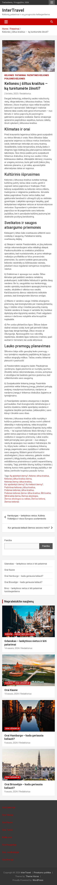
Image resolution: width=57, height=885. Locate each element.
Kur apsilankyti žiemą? (14, 484)
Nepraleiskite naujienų (19, 601)
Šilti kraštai (46, 493)
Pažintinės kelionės (38, 75)
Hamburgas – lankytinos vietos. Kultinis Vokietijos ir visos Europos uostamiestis (26, 517)
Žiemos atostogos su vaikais (17, 499)
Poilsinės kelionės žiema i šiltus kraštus (22, 493)
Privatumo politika (42, 872)
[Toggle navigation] (6, 21)
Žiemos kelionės (11, 502)
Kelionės (9, 75)
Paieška (8, 540)
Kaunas (9, 683)
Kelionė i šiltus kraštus (39, 476)
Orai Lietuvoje (8, 807)
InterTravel (13, 10)
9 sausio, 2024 (11, 743)
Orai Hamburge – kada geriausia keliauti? (23, 576)
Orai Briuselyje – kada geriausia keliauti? (23, 582)
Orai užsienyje (22, 683)
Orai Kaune (9, 570)
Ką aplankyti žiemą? (19, 476)
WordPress (38, 880)
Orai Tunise (7, 830)
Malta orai (7, 837)
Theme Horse (32, 876)
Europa (8, 634)
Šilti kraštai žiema (12, 496)
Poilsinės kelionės (14, 79)
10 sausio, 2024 (11, 694)
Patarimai (20, 75)
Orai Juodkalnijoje (10, 852)
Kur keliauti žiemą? (34, 484)
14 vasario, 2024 (11, 648)
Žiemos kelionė (38, 499)
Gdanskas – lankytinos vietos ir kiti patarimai (25, 563)
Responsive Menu (52, 2)
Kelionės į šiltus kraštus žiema (18, 479)
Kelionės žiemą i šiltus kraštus (18, 482)
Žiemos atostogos (29, 496)
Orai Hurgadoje (9, 844)
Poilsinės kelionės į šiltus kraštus (19, 490)
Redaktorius (25, 93)
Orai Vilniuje (7, 815)
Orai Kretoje (7, 859)
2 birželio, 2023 (11, 93)
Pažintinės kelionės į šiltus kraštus (19, 487)
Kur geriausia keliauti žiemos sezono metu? (29, 527)
